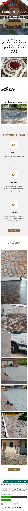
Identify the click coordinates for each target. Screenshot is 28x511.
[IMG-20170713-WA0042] (14, 263)
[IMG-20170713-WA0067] (14, 371)
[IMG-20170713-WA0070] (14, 425)
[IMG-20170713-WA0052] (14, 317)
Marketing (18, 507)
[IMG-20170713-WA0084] (14, 452)
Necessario (8, 504)
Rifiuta (13, 496)
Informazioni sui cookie (21, 496)
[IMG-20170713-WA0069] (14, 398)
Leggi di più (12, 494)
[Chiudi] (26, 484)
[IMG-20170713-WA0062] (14, 344)
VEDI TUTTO (14, 230)
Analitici (7, 507)
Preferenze (20, 504)
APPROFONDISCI (14, 23)
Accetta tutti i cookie (5, 500)
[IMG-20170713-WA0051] (14, 290)
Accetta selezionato (5, 496)
